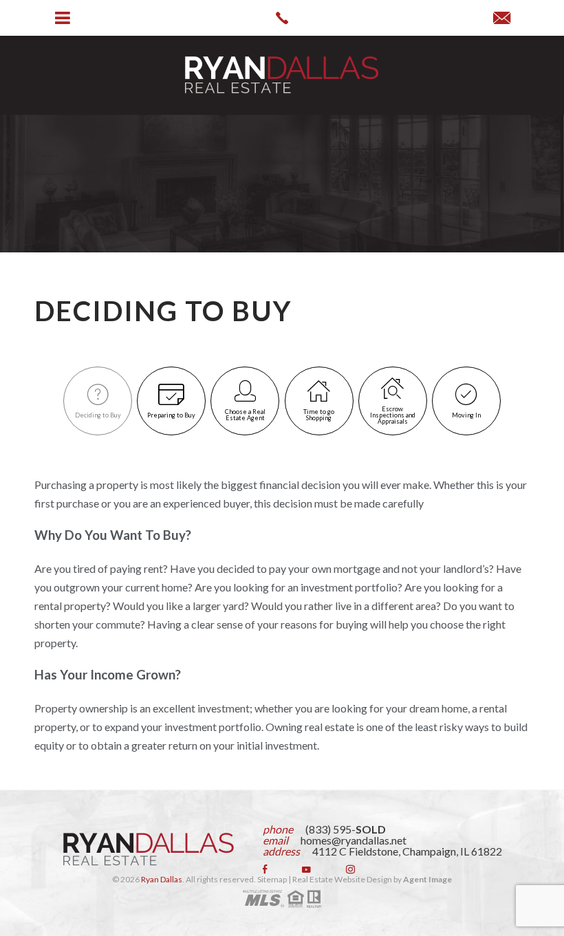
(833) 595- (345, 829)
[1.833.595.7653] (282, 18)
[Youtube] (306, 869)
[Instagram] (350, 869)
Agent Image (427, 879)
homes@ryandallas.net (353, 840)
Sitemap (272, 879)
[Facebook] (265, 869)
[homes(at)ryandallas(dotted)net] (501, 18)
